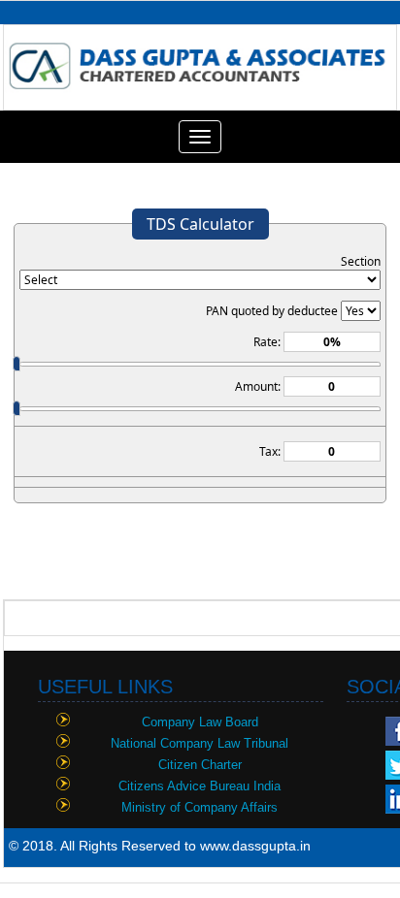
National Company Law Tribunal (199, 743)
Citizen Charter (200, 764)
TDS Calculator (200, 224)
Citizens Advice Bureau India (199, 786)
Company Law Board (200, 722)
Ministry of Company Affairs (199, 807)
